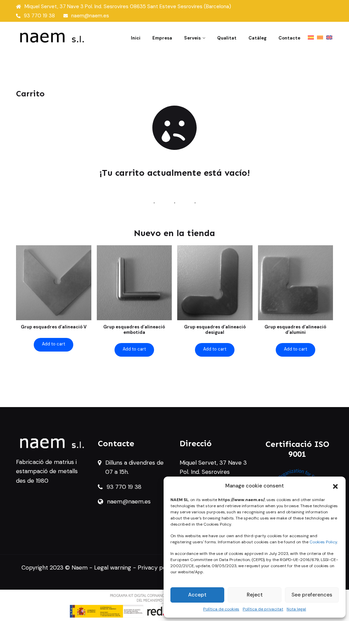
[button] (335, 485)
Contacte (289, 38)
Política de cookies (221, 609)
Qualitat (227, 38)
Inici (135, 38)
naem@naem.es (90, 15)
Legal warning (112, 567)
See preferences (311, 594)
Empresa (162, 38)
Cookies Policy (323, 542)
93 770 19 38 (39, 15)
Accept (197, 594)
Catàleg (257, 38)
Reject (255, 594)
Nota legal (296, 609)
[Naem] (52, 37)
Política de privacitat (263, 609)
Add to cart (53, 344)
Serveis (192, 38)
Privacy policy (156, 567)
